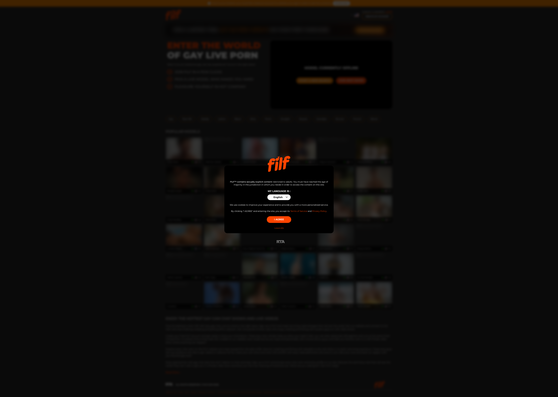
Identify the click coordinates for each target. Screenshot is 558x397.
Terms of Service (298, 211)
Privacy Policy (319, 211)
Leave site (279, 228)
